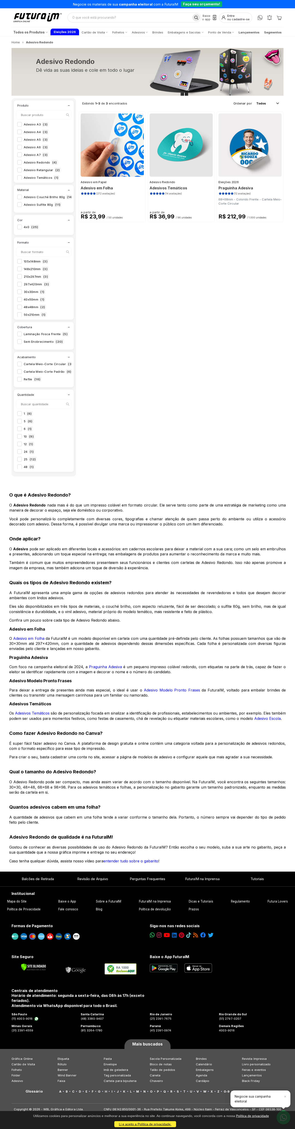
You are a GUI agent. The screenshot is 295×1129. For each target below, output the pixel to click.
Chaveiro (156, 1081)
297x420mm (36, 284)
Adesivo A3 (35, 124)
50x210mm (35, 314)
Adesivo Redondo (40, 162)
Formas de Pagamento (32, 925)
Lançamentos (252, 1075)
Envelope (110, 1064)
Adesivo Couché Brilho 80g (48, 197)
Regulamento (240, 901)
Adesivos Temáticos (32, 713)
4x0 (31, 227)
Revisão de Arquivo (92, 879)
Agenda (201, 1075)
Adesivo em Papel (94, 182)
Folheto (17, 1070)
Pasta (108, 1058)
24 (29, 451)
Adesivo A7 (35, 155)
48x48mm (34, 307)
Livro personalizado (256, 1064)
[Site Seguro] (75, 968)
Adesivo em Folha (28, 638)
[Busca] (196, 17)
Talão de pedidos (162, 1070)
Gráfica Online (22, 1058)
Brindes (201, 1058)
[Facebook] (203, 935)
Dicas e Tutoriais (201, 901)
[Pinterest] (181, 935)
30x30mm (34, 292)
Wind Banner (67, 1075)
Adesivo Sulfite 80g (42, 204)
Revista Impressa (254, 1058)
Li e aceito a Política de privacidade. (145, 1124)
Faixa (61, 1081)
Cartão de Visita (23, 1064)
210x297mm (36, 276)
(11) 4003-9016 (22, 1018)
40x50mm (34, 299)
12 (28, 444)
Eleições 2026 (228, 182)
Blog (99, 909)
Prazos (194, 909)
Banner (63, 1070)
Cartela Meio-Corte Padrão (47, 371)
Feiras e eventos (254, 1070)
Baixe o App (67, 901)
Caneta (155, 1075)
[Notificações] (269, 17)
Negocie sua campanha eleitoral (253, 1098)
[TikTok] (188, 935)
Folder (16, 1075)
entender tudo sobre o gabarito (130, 861)
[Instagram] (159, 935)
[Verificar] (33, 967)
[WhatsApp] (260, 17)
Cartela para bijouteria (120, 1081)
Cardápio (202, 1081)
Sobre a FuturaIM (108, 901)
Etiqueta (63, 1058)
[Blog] (195, 935)
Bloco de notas (161, 1064)
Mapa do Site (17, 901)
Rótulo (62, 1064)
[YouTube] (167, 935)
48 (29, 467)
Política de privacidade (252, 1116)
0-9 (227, 1091)
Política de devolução (155, 909)
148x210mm (35, 269)
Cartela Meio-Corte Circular (48, 364)
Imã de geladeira (116, 1070)
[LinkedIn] (174, 935)
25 (30, 459)
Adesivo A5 (35, 139)
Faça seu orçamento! (201, 4)
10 (29, 436)
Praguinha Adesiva (105, 666)
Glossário (34, 1091)
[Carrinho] (279, 17)
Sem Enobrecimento (43, 341)
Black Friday (251, 1081)
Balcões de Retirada (38, 879)
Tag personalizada (117, 1075)
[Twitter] (210, 935)
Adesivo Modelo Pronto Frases (172, 690)
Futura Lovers (278, 901)
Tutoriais (257, 879)
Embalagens (205, 1070)
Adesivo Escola (267, 718)
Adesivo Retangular (42, 170)
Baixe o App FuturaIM (169, 956)
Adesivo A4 (35, 132)
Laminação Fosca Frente (46, 334)
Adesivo (17, 1081)
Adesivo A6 (35, 147)
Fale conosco (68, 909)
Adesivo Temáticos (41, 177)
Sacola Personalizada (165, 1058)
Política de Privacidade (24, 909)
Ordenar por (242, 103)
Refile (32, 379)
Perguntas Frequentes (147, 879)
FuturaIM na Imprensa (202, 879)
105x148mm (35, 261)
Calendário (204, 1064)
